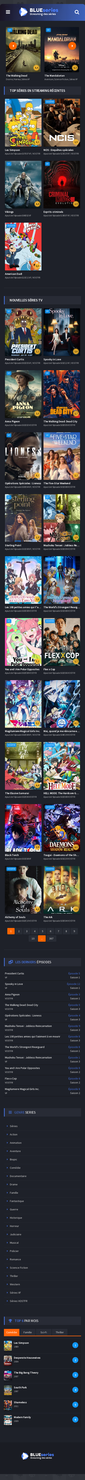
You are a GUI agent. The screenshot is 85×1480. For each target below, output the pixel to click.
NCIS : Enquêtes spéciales (58, 150)
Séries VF (15, 1292)
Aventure (15, 1151)
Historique (16, 1217)
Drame (14, 1184)
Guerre (14, 1209)
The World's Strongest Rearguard (63, 607)
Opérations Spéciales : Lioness (23, 483)
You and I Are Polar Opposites (22, 669)
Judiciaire (15, 1234)
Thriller (14, 1276)
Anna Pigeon (12, 421)
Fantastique (17, 1201)
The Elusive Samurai (17, 793)
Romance (15, 1259)
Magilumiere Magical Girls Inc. (22, 731)
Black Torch (12, 855)
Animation (16, 1143)
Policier (14, 1251)
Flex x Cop (49, 669)
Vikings (9, 212)
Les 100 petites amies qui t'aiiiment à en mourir (33, 607)
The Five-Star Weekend (56, 483)
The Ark (47, 917)
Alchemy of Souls (15, 917)
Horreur (14, 1226)
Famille (14, 1192)
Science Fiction (19, 1267)
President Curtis (14, 359)
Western (15, 1284)
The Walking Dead (16, 75)
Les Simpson (12, 150)
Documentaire (18, 1176)
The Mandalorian (54, 75)
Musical (14, 1242)
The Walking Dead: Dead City (60, 421)
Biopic (13, 1159)
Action (13, 1134)
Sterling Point (13, 545)
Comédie (15, 1167)
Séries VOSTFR (18, 1301)
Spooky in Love (52, 359)
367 (51, 938)
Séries (14, 1126)
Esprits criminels (53, 212)
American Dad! (13, 274)
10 (33, 938)
